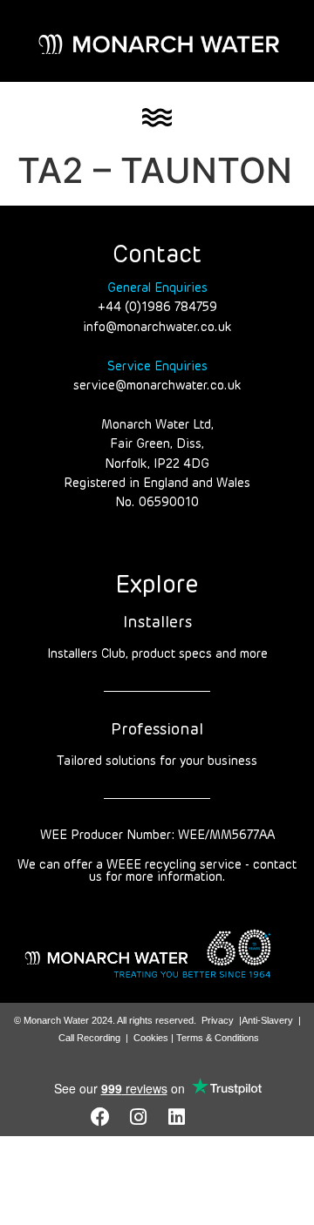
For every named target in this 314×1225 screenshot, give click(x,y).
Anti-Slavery (267, 1020)
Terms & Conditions (217, 1037)
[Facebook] (100, 1117)
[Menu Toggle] (157, 117)
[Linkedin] (177, 1117)
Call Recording (89, 1037)
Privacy (217, 1020)
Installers (157, 623)
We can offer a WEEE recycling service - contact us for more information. (157, 871)
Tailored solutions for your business (157, 761)
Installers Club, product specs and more (157, 654)
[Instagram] (138, 1117)
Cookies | (154, 1037)
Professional (157, 730)
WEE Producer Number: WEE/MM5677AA (157, 835)
